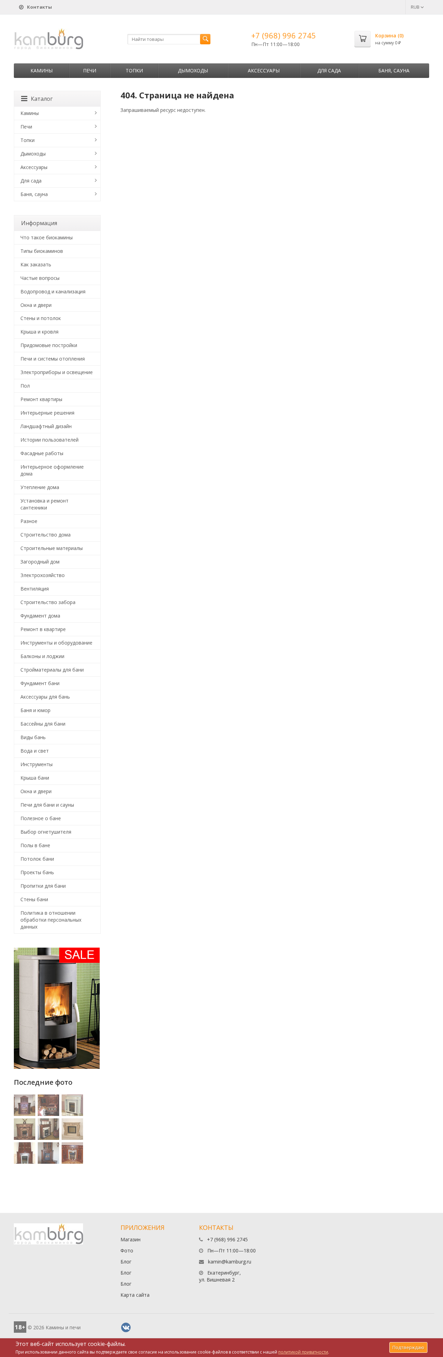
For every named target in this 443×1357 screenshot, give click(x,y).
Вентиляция (34, 588)
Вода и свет (34, 750)
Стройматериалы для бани (52, 669)
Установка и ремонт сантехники (44, 504)
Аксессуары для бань (45, 696)
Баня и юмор (35, 710)
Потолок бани (37, 858)
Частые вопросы (40, 278)
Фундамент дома (40, 615)
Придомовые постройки (48, 345)
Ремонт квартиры (41, 399)
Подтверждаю (408, 1347)
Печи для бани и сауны (47, 804)
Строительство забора (47, 602)
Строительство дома (45, 534)
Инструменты (36, 764)
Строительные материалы (51, 548)
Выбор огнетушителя (45, 831)
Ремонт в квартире (43, 629)
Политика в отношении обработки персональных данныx (50, 920)
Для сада (329, 70)
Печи (89, 70)
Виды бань (33, 737)
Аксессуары (264, 70)
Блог (126, 1261)
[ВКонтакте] (126, 1327)
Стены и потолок (40, 318)
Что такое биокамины (46, 237)
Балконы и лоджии (42, 656)
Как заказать (35, 264)
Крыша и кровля (39, 331)
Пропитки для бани (43, 886)
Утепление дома (39, 487)
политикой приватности (303, 1352)
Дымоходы (193, 70)
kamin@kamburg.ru (229, 1261)
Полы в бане (35, 845)
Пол (25, 385)
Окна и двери (36, 305)
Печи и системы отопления (52, 358)
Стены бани (34, 899)
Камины (41, 70)
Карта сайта (135, 1295)
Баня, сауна (393, 70)
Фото (126, 1250)
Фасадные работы (41, 453)
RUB (416, 7)
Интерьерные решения (47, 412)
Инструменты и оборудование (56, 642)
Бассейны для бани (42, 723)
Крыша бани (34, 777)
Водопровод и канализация (52, 291)
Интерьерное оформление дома (52, 470)
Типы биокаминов (41, 251)
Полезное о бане (40, 818)
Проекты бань (37, 872)
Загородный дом (40, 561)
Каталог (42, 99)
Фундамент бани (40, 683)
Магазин (130, 1239)
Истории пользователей (49, 439)
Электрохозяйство (42, 575)
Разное (28, 521)
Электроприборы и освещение (56, 372)
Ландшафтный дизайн (46, 426)
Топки (134, 70)
